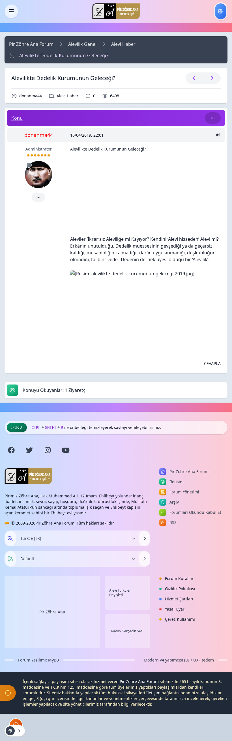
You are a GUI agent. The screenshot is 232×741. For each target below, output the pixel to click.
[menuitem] (220, 11)
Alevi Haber (123, 44)
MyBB (53, 660)
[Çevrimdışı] (29, 165)
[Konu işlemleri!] (15, 730)
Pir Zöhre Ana (52, 612)
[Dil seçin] (10, 538)
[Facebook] (11, 450)
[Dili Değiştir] (144, 538)
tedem (208, 660)
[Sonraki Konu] (211, 78)
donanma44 (30, 95)
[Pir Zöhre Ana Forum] (115, 11)
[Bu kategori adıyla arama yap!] (213, 118)
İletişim (153, 692)
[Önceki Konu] (194, 78)
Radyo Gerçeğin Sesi (127, 631)
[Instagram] (47, 450)
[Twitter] (29, 450)
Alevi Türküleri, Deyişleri (120, 592)
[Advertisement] (145, 196)
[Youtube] (65, 450)
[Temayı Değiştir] (144, 559)
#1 (218, 135)
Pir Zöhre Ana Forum (31, 44)
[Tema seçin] (10, 559)
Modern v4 (154, 660)
